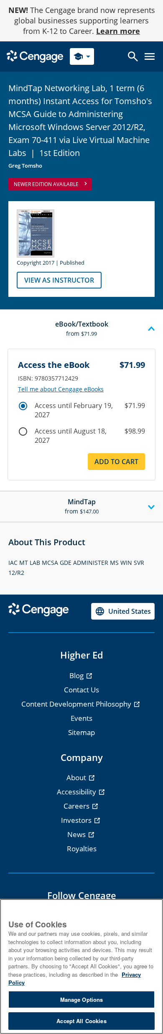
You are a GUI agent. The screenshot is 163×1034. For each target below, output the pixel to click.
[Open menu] (149, 56)
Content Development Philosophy (77, 704)
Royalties (82, 848)
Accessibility (77, 792)
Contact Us (81, 689)
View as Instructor (59, 280)
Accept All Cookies (81, 1021)
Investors (77, 820)
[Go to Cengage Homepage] (35, 56)
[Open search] (133, 56)
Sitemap (81, 732)
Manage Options (81, 999)
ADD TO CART (116, 461)
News (77, 834)
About (77, 777)
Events (81, 718)
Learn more (118, 31)
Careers (77, 806)
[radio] (23, 406)
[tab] (81, 329)
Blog (77, 675)
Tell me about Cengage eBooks (61, 389)
